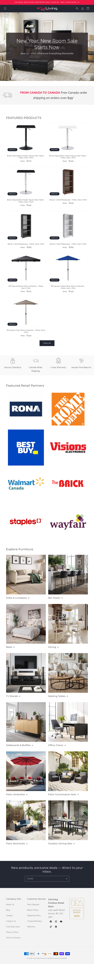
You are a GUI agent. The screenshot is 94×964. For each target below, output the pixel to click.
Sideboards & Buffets (18, 745)
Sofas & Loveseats (16, 598)
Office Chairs (55, 745)
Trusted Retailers (34, 921)
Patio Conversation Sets (62, 794)
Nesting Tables (56, 696)
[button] (5, 8)
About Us (10, 904)
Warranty (31, 927)
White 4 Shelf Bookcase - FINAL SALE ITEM (68, 244)
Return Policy (33, 910)
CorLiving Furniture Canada (42, 958)
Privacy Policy (12, 932)
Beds (9, 647)
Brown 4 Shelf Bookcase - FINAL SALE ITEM (68, 200)
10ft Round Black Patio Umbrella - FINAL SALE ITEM (25, 287)
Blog (8, 910)
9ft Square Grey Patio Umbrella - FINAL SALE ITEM (26, 331)
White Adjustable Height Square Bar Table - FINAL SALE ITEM (68, 157)
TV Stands (12, 696)
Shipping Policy (34, 916)
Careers (9, 916)
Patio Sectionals (15, 843)
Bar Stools (54, 598)
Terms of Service (13, 938)
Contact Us (11, 921)
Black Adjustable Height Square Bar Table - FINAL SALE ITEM (26, 157)
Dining (52, 647)
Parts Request (33, 904)
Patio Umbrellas (15, 794)
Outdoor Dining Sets (60, 843)
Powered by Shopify (60, 958)
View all (47, 343)
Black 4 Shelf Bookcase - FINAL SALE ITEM (26, 244)
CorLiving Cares (13, 927)
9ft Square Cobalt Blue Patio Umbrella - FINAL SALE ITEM (68, 287)
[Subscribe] (66, 879)
